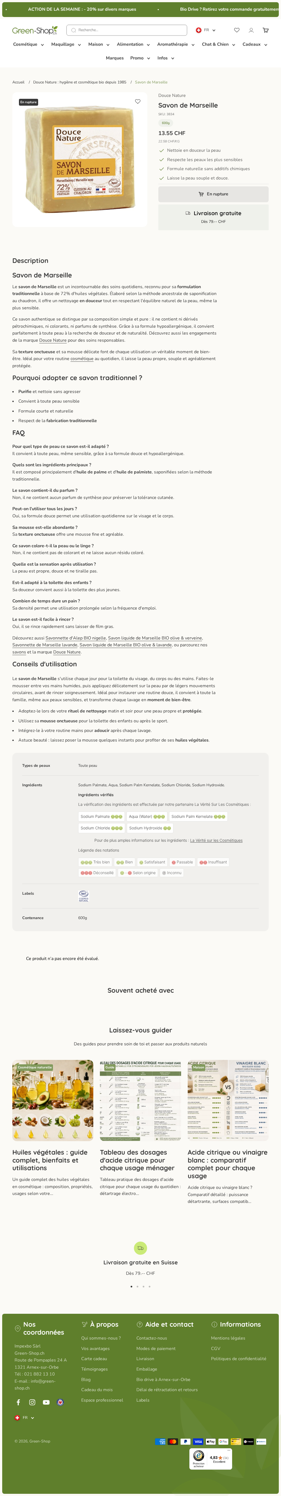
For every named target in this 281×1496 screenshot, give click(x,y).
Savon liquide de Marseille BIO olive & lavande (126, 645)
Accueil (18, 82)
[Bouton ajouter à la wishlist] (138, 101)
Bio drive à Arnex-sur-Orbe (163, 1380)
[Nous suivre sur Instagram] (32, 1402)
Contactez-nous (151, 1338)
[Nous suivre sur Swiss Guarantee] (60, 1402)
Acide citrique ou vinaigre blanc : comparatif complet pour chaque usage (228, 1164)
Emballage (146, 1369)
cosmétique (82, 359)
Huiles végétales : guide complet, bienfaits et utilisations (50, 1160)
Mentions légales (228, 1338)
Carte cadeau (94, 1359)
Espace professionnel (102, 1400)
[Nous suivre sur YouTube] (46, 1402)
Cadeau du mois (97, 1390)
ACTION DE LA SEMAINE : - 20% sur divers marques (75, 9)
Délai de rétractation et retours (167, 1390)
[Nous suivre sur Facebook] (18, 1402)
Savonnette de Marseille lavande (44, 645)
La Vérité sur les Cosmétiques (216, 840)
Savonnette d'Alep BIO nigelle (76, 638)
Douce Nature (172, 95)
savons (19, 652)
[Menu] (229, 1451)
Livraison (145, 1359)
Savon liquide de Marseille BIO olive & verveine (155, 638)
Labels (143, 1400)
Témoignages (94, 1369)
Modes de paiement (156, 1349)
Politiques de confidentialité (238, 1359)
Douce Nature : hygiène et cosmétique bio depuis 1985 (79, 82)
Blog (86, 1380)
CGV (215, 1349)
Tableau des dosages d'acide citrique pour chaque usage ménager (137, 1160)
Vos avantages (95, 1349)
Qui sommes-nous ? (101, 1338)
